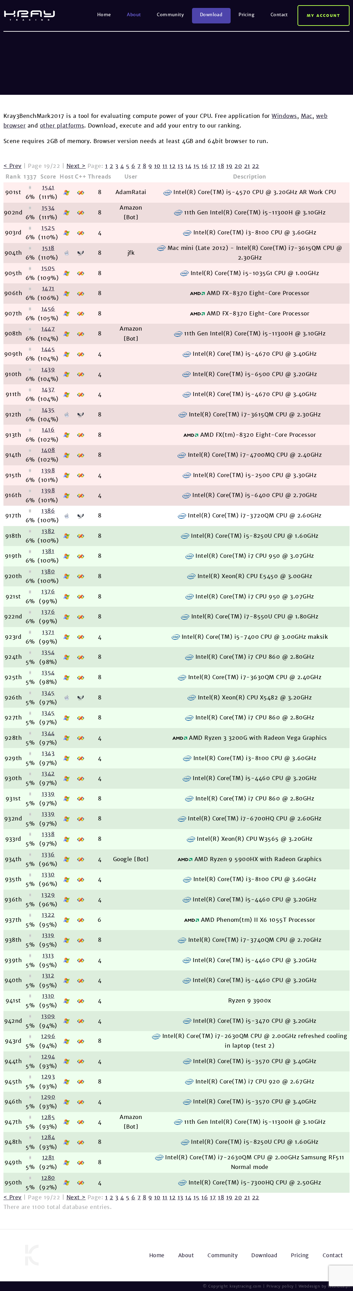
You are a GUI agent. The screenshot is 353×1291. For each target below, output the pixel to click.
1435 (48, 409)
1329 (48, 894)
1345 (48, 692)
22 (255, 166)
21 (247, 166)
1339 (48, 793)
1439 (48, 369)
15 (196, 166)
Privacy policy (280, 1286)
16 (204, 166)
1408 (48, 450)
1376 (48, 591)
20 (238, 166)
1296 (48, 1036)
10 (157, 166)
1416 (48, 429)
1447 (48, 328)
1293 (48, 1076)
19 (229, 166)
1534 (48, 207)
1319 (48, 935)
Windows (284, 116)
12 (172, 166)
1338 (48, 834)
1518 (48, 248)
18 (221, 166)
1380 (48, 571)
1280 (48, 1177)
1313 (48, 955)
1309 (48, 1016)
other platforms (62, 125)
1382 (48, 531)
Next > (76, 166)
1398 (48, 470)
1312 (48, 975)
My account (323, 15)
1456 (48, 308)
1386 (48, 510)
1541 (48, 187)
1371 (48, 632)
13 (180, 166)
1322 (48, 914)
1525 (48, 227)
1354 (48, 652)
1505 (48, 268)
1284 (48, 1137)
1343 (48, 753)
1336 (48, 854)
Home (104, 15)
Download (211, 15)
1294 (48, 1056)
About (134, 15)
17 (213, 166)
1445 (48, 349)
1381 (48, 551)
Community (170, 15)
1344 (48, 733)
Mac (306, 116)
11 (165, 166)
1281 (48, 1157)
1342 (48, 773)
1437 (48, 389)
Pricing (246, 15)
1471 (48, 288)
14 (188, 166)
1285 (48, 1117)
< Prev (12, 166)
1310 (48, 995)
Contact (279, 15)
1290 (48, 1096)
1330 (48, 874)
